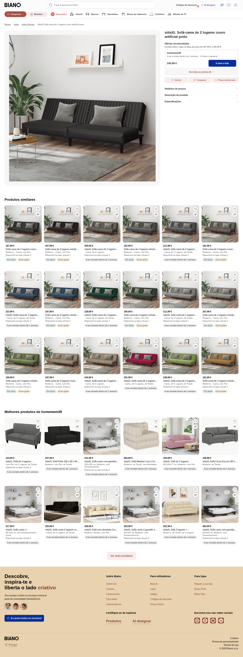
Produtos (113, 621)
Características (113, 604)
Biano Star (199, 594)
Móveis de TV (179, 14)
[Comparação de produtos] (222, 5)
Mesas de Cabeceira (136, 14)
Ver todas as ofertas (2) (200, 72)
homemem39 (174, 53)
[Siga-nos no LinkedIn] (221, 620)
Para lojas (200, 576)
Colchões (159, 14)
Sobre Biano (113, 576)
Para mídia (111, 599)
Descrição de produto (176, 95)
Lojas (153, 589)
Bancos (95, 14)
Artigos (153, 594)
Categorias (15, 14)
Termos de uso (231, 645)
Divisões (38, 14)
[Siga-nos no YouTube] (213, 620)
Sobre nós (111, 584)
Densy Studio (157, 604)
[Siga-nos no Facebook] (205, 620)
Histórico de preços (175, 89)
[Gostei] (38, 209)
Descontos (61, 14)
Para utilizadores (160, 576)
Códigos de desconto (187, 5)
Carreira (110, 589)
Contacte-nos (113, 594)
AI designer (209, 5)
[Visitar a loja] (82, 108)
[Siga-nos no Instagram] (197, 620)
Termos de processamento (225, 641)
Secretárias (112, 14)
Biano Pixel (200, 589)
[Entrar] (235, 5)
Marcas (154, 584)
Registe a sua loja (203, 584)
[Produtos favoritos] (229, 5)
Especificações (173, 101)
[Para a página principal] (16, 5)
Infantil (79, 14)
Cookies (234, 638)
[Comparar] (38, 214)
